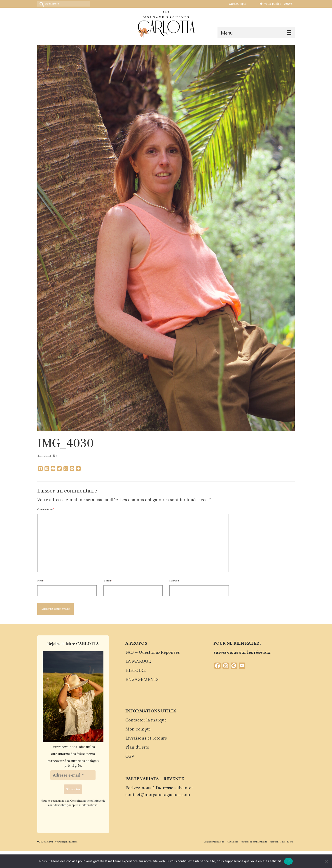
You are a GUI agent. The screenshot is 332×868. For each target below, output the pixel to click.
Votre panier (278, 3)
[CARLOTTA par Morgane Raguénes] (166, 23)
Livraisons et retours (146, 738)
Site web (174, 580)
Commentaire (45, 509)
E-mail (107, 580)
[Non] (326, 861)
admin (46, 456)
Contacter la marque (146, 720)
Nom (40, 580)
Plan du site (137, 747)
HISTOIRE (135, 670)
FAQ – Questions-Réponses (152, 652)
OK (288, 861)
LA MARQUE (138, 661)
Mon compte (138, 729)
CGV (129, 756)
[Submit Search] (40, 4)
